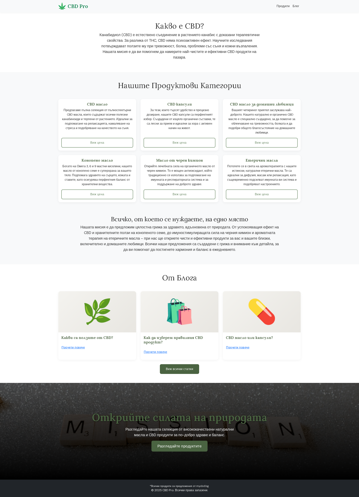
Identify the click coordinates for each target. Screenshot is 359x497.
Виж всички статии (179, 369)
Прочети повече (73, 347)
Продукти (283, 6)
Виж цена (97, 143)
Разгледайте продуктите (179, 446)
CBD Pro (78, 6)
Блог (296, 6)
